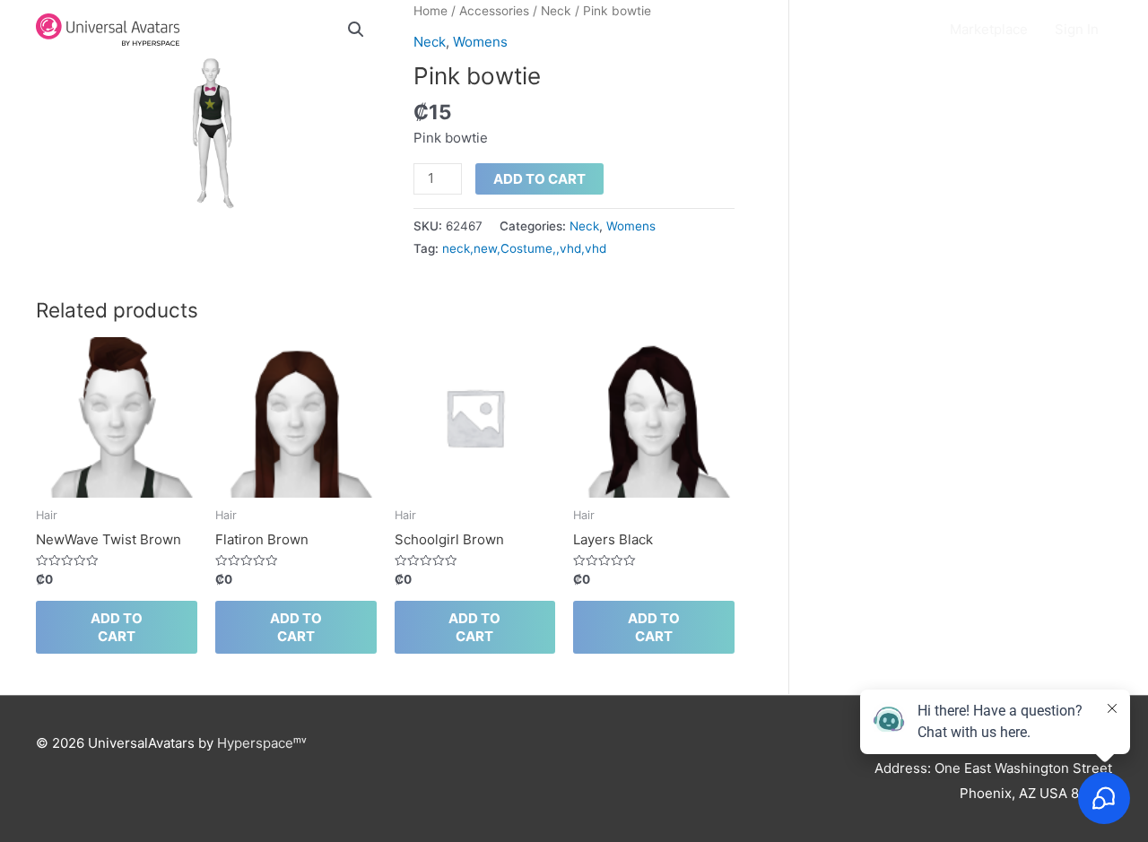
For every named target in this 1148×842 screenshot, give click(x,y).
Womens (631, 226)
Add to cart (539, 178)
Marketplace (989, 29)
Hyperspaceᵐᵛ (262, 742)
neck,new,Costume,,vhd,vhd (524, 248)
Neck (584, 226)
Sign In (1077, 29)
